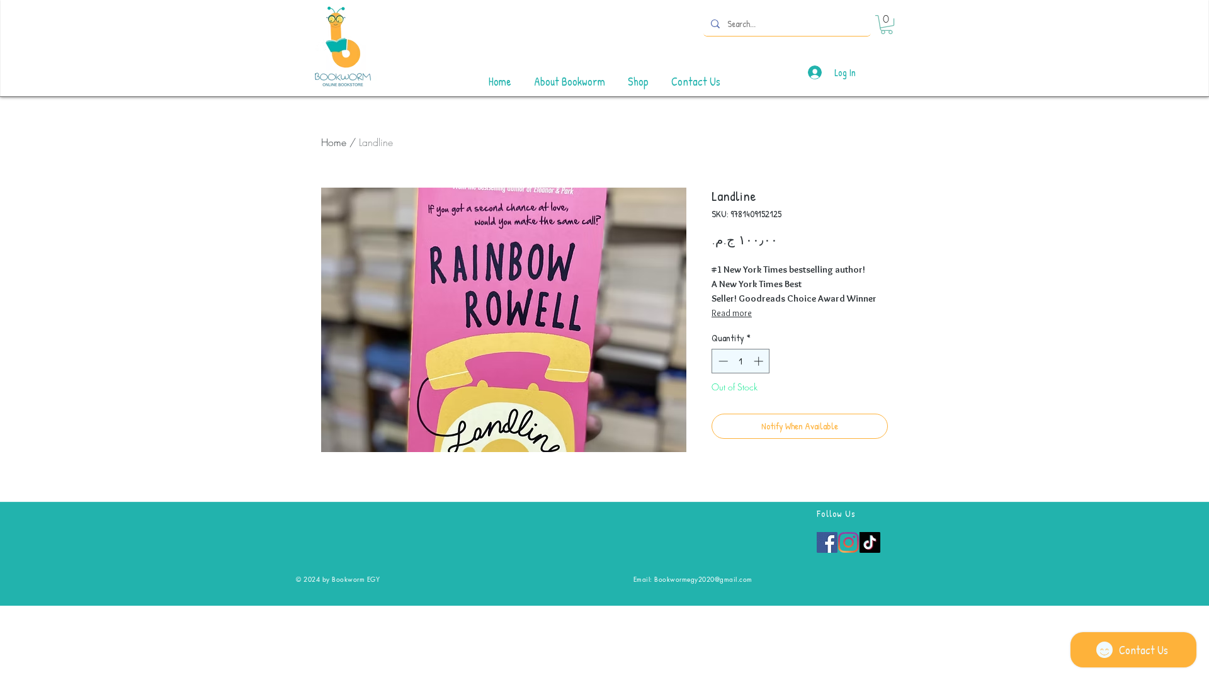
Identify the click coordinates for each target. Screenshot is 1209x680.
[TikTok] (870, 542)
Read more (732, 313)
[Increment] (759, 361)
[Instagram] (848, 542)
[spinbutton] (740, 361)
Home (333, 142)
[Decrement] (721, 361)
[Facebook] (827, 542)
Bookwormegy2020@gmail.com (703, 579)
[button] (886, 24)
